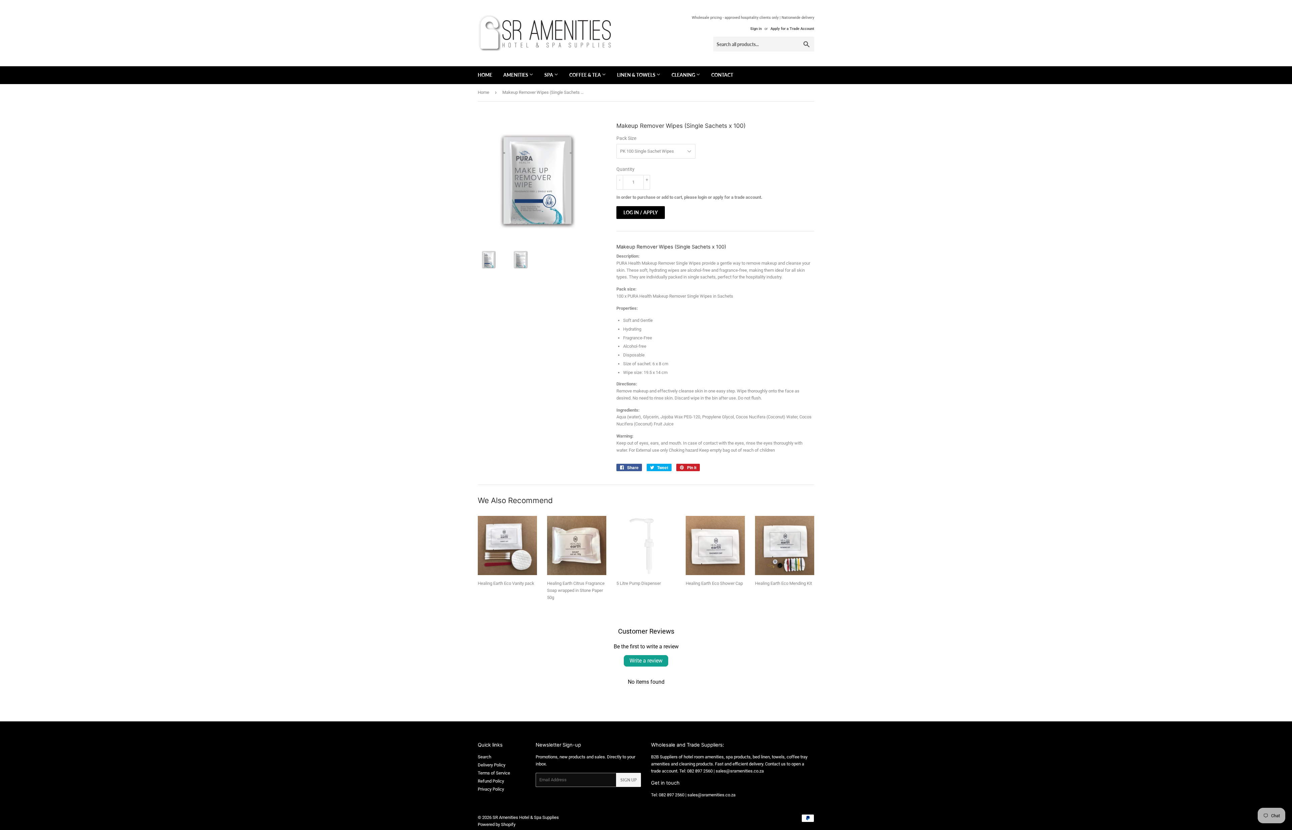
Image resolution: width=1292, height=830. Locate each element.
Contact (722, 75)
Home (485, 75)
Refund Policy (491, 781)
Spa (549, 75)
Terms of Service (494, 773)
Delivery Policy (491, 764)
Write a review (646, 660)
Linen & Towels (636, 75)
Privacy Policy (491, 789)
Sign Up (628, 780)
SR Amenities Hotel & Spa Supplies (526, 817)
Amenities (516, 75)
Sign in (756, 29)
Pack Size (626, 138)
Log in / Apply (640, 212)
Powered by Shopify (496, 824)
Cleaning (684, 75)
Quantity (625, 169)
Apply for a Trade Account (792, 29)
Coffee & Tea (585, 75)
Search (484, 756)
